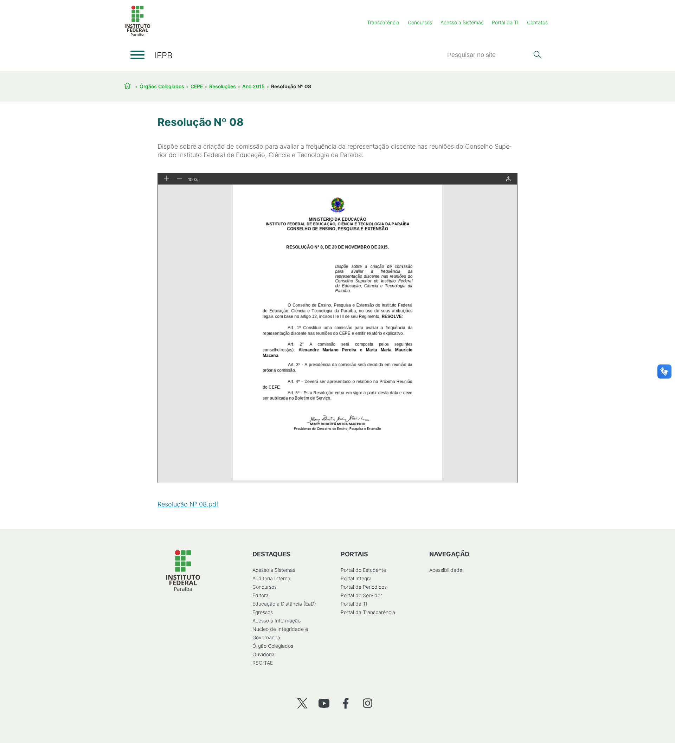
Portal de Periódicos (364, 587)
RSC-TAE (262, 663)
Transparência (383, 22)
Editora (260, 595)
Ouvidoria (263, 654)
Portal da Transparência (368, 612)
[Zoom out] (179, 179)
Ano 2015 (253, 86)
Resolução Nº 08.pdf (188, 504)
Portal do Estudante (363, 570)
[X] (302, 703)
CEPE (197, 86)
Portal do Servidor (361, 595)
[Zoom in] (166, 179)
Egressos (262, 612)
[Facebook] (346, 703)
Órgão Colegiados (272, 646)
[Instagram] (367, 703)
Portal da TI (505, 22)
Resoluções (222, 86)
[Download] (508, 179)
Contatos (537, 22)
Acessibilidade (445, 570)
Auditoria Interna (271, 578)
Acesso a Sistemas (462, 22)
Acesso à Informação (276, 621)
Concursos (420, 22)
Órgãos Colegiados (162, 86)
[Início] (137, 35)
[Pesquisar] (537, 55)
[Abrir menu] (137, 54)
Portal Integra (356, 578)
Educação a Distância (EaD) (284, 604)
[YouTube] (324, 703)
